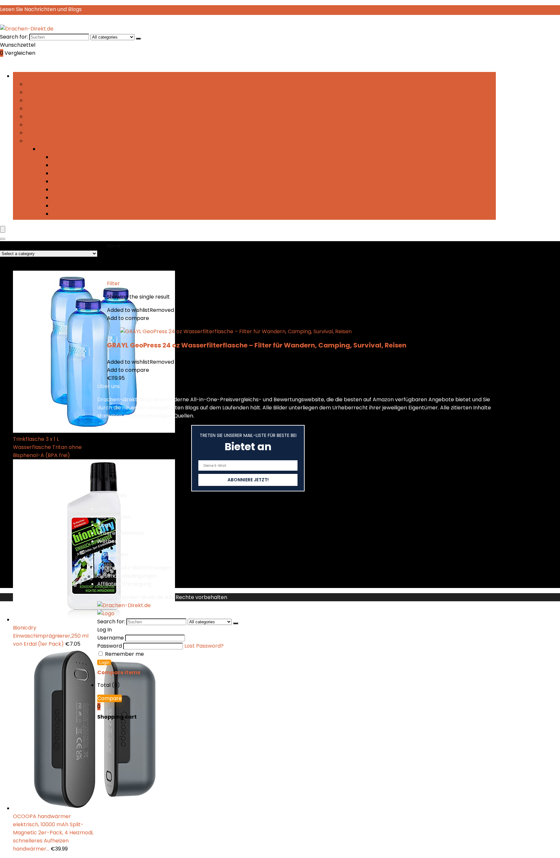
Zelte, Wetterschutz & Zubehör (91, 213)
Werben (107, 541)
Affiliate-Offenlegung (124, 584)
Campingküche (45, 84)
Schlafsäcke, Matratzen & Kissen (93, 197)
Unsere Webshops (120, 533)
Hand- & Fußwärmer (52, 132)
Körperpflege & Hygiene (82, 165)
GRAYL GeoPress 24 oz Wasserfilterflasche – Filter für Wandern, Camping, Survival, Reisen (256, 345)
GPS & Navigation (48, 124)
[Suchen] (138, 39)
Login (104, 662)
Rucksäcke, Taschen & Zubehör (92, 189)
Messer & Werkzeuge (79, 181)
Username (110, 637)
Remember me (124, 654)
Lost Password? (204, 646)
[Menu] (2, 229)
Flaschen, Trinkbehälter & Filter (66, 116)
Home (114, 245)
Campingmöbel (46, 92)
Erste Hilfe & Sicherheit (55, 100)
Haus (103, 508)
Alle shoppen (114, 517)
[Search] (2, 239)
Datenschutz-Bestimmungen (134, 567)
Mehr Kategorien (47, 141)
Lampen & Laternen (77, 173)
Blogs (104, 525)
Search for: (14, 37)
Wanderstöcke (71, 205)
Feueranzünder (45, 108)
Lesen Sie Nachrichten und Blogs (41, 9)
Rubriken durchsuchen (41, 76)
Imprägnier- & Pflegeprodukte (91, 157)
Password (109, 646)
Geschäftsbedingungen (127, 576)
